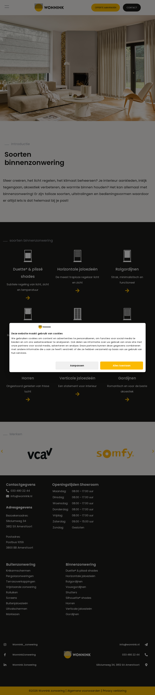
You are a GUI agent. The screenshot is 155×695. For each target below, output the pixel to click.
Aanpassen (77, 365)
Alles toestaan (121, 365)
